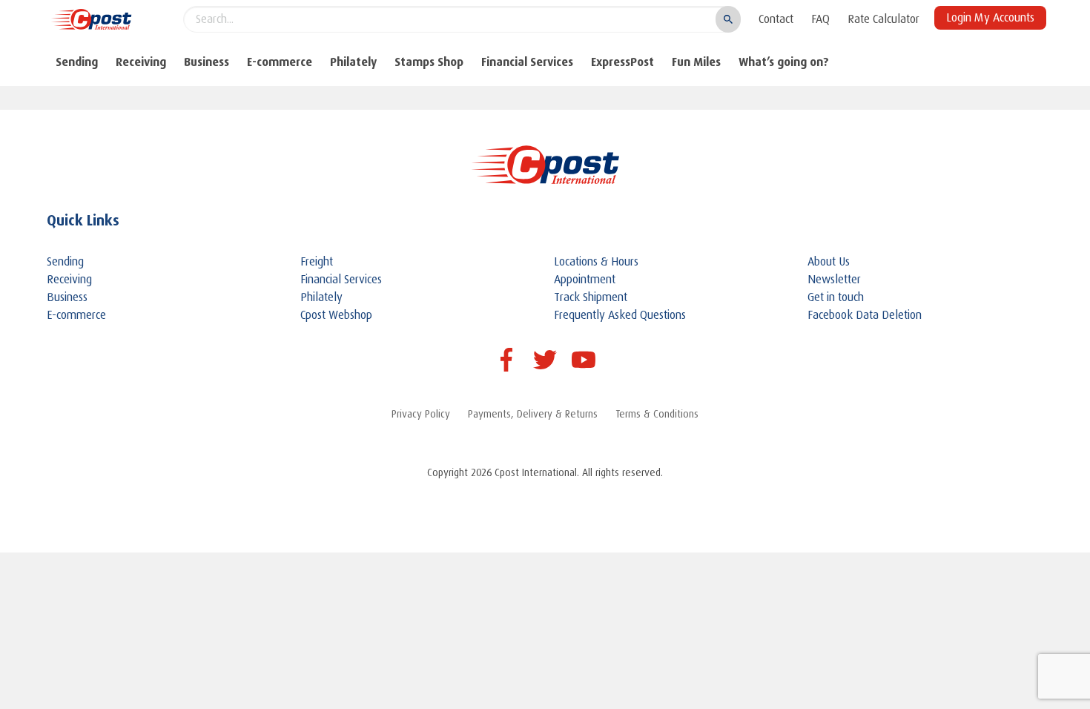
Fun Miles (696, 62)
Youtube (583, 360)
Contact (776, 19)
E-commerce (279, 62)
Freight (316, 261)
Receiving (141, 62)
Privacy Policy (421, 414)
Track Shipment (590, 297)
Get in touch (835, 297)
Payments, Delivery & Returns (533, 414)
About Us (828, 261)
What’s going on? (784, 62)
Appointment (584, 279)
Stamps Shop (428, 62)
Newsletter (834, 279)
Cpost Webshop (336, 315)
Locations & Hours (596, 261)
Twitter (545, 360)
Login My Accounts (990, 17)
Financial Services (527, 62)
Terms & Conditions (656, 414)
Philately (353, 62)
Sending (77, 62)
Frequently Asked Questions (620, 315)
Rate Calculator (883, 19)
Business (206, 62)
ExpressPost (622, 62)
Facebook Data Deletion (864, 315)
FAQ (820, 19)
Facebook (506, 360)
